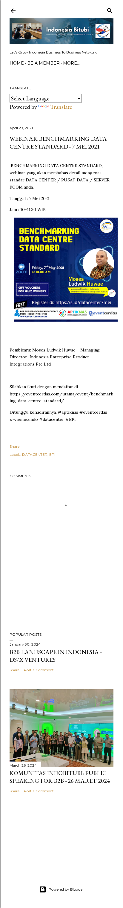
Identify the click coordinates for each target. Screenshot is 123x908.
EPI (52, 454)
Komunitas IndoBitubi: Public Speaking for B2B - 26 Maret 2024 (60, 777)
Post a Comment (39, 670)
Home (17, 63)
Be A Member (43, 63)
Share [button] (14, 446)
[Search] (109, 9)
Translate (61, 107)
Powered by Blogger (66, 889)
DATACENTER (34, 454)
